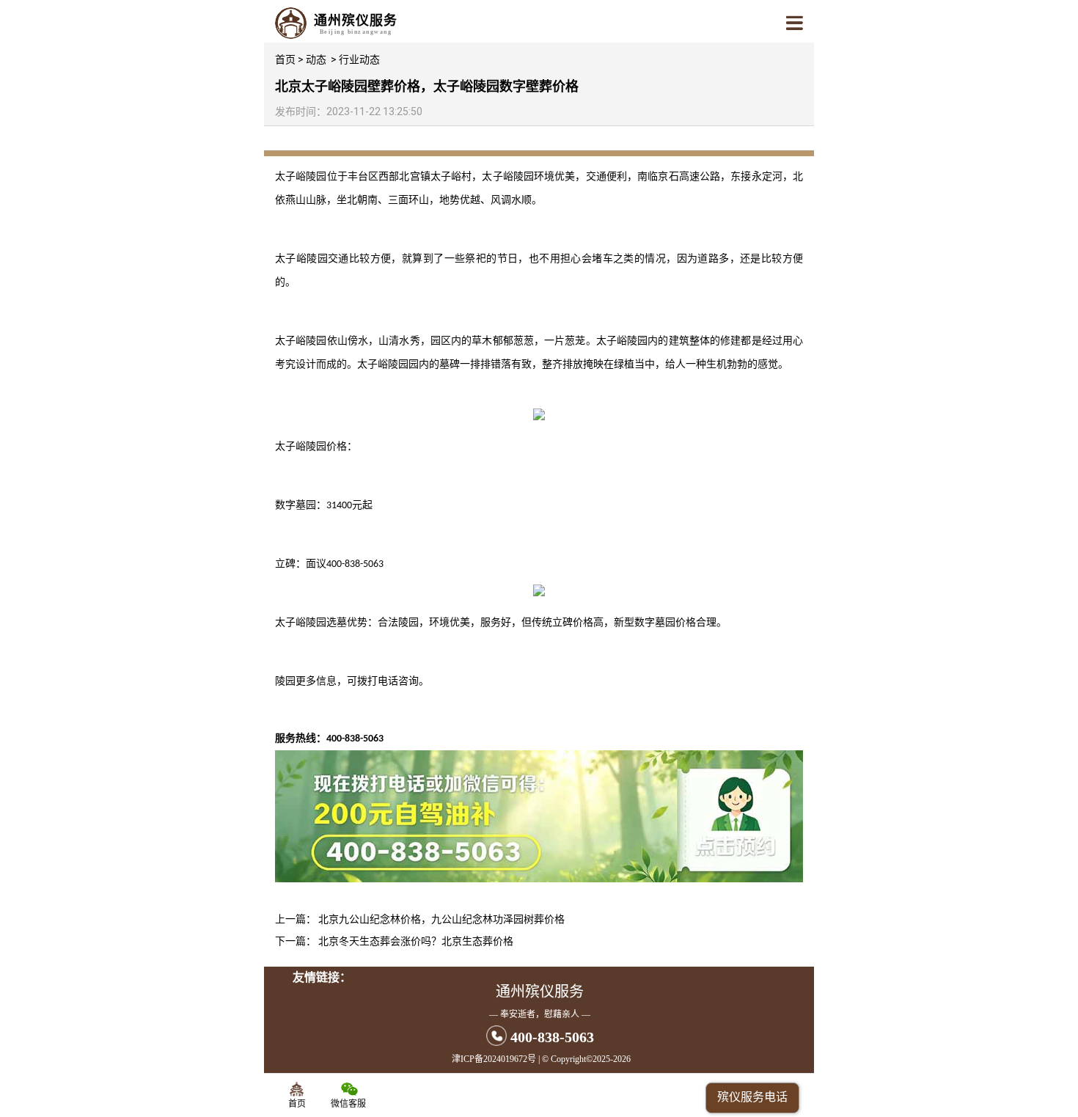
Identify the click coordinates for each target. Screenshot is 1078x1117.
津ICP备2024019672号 (494, 1059)
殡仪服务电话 (752, 1097)
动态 (316, 59)
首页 (285, 59)
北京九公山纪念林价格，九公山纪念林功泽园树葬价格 (441, 919)
